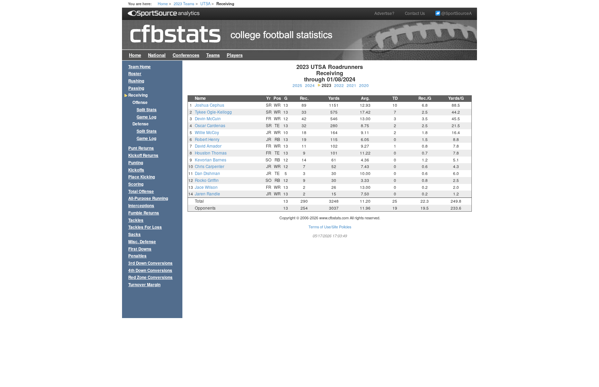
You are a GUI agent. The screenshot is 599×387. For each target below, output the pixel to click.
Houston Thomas (211, 153)
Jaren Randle (207, 193)
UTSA (205, 3)
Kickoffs (136, 170)
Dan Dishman (207, 173)
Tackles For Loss (145, 227)
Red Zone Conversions (150, 277)
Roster (134, 74)
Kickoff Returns (143, 155)
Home (163, 3)
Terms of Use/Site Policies (330, 226)
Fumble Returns (143, 213)
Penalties (137, 256)
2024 (310, 85)
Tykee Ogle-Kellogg (213, 112)
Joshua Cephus (209, 105)
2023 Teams (184, 3)
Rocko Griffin (207, 180)
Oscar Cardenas (210, 125)
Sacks (134, 234)
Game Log (146, 117)
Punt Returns (141, 148)
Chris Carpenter (209, 166)
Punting (135, 163)
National (157, 55)
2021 (351, 85)
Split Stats (147, 110)
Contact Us (415, 13)
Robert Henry (207, 139)
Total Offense (141, 191)
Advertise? (384, 13)
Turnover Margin (144, 285)
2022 (339, 85)
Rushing (136, 81)
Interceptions (141, 206)
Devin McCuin (208, 118)
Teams (213, 55)
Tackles (136, 220)
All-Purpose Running (148, 198)
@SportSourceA (456, 13)
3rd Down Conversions (150, 263)
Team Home (139, 67)
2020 (364, 85)
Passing (136, 88)
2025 (297, 85)
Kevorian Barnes (210, 159)
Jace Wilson (206, 187)
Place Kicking (141, 177)
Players (235, 55)
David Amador (208, 146)
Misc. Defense (142, 242)
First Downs (139, 249)
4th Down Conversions (150, 270)
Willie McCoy (207, 132)
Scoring (136, 184)
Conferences (186, 55)
